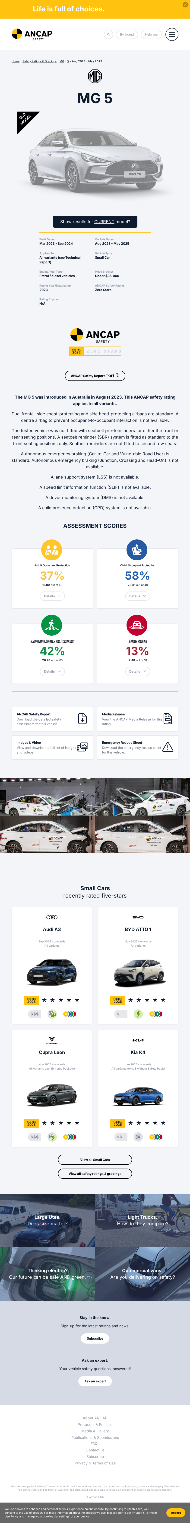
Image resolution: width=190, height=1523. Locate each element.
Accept (176, 1512)
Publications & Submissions (95, 1437)
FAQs (95, 1443)
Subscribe (95, 1456)
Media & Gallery (95, 1431)
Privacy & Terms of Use (95, 1463)
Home (15, 61)
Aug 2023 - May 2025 (87, 61)
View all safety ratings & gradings (95, 1174)
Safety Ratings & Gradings (39, 61)
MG (62, 61)
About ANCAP (95, 1418)
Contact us (95, 1450)
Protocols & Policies (95, 1424)
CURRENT (104, 221)
